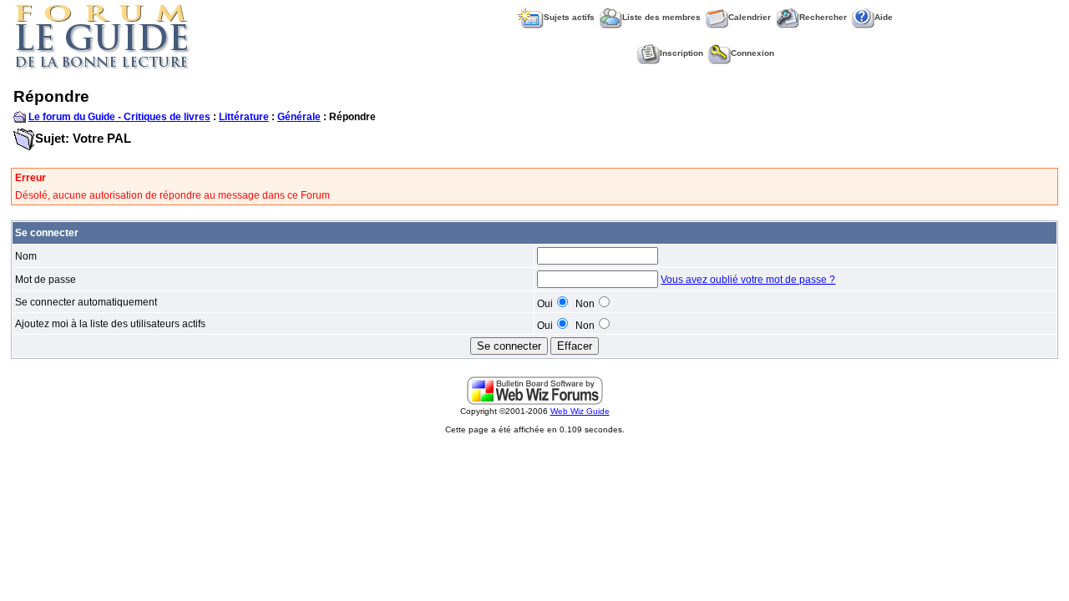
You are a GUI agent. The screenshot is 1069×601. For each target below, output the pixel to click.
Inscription (681, 53)
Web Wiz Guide (580, 411)
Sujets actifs (569, 17)
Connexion (752, 53)
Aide (883, 17)
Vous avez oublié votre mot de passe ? (748, 279)
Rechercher (823, 17)
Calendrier (749, 17)
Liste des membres (661, 17)
